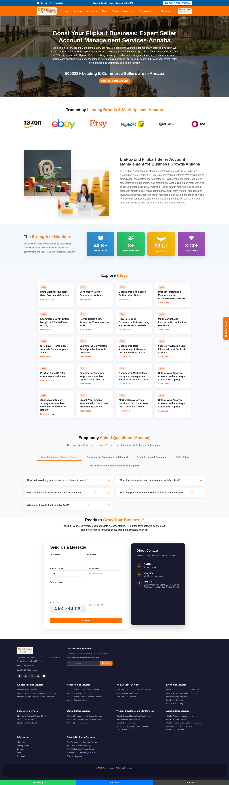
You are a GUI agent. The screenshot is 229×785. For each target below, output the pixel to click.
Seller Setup (182, 457)
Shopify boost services (126, 723)
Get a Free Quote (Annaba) (114, 81)
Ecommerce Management (122, 11)
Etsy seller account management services (184, 690)
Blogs (104, 11)
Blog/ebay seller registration (29, 723)
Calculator (91, 11)
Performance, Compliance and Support (107, 457)
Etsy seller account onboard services (182, 693)
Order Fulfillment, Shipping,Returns (59, 457)
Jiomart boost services (126, 697)
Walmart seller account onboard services (84, 716)
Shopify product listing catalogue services (134, 716)
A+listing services (74, 756)
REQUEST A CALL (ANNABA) (177, 3)
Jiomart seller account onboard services (133, 690)
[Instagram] (31, 676)
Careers (20, 749)
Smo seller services (124, 730)
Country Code (56, 568)
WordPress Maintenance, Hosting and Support (114, 465)
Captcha (54, 603)
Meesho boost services (77, 700)
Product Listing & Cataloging (151, 457)
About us (21, 742)
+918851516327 (151, 567)
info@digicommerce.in (153, 576)
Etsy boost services (174, 700)
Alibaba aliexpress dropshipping (179, 716)
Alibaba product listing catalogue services (184, 723)
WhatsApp (38, 782)
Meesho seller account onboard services (84, 697)
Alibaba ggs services (175, 730)
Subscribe (106, 663)
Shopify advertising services (128, 719)
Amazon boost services (27, 690)
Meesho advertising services (79, 693)
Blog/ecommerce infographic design (82, 742)
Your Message (56, 582)
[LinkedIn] (37, 676)
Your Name (55, 554)
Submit (86, 620)
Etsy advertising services (176, 697)
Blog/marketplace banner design (80, 749)
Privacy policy (23, 746)
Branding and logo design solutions (82, 752)
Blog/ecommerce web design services (132, 726)
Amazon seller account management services (36, 693)
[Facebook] (19, 676)
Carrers (191, 782)
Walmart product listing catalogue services (85, 719)
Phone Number (93, 568)
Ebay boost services (25, 719)
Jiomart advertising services (128, 693)
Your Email (91, 554)
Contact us (21, 756)
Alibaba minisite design (176, 719)
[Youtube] (43, 676)
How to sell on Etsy (174, 703)
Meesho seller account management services (86, 690)
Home (66, 11)
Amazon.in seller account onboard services (35, 697)
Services (77, 11)
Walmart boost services (77, 723)
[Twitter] (25, 676)
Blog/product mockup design (79, 746)
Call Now (114, 782)
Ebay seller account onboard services (33, 716)
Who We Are (166, 11)
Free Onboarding (147, 11)
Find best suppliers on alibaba (179, 726)
